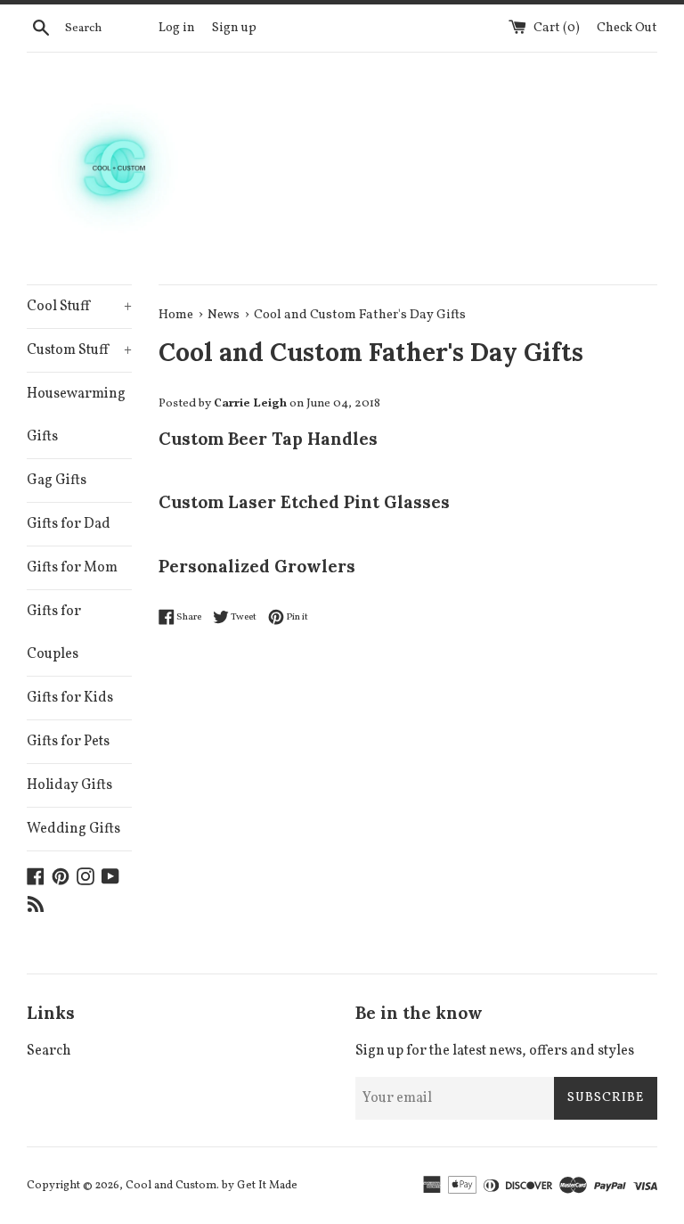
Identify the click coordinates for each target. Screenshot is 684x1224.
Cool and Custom (171, 1186)
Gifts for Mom (72, 568)
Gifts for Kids (70, 698)
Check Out (627, 28)
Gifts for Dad (68, 524)
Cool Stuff (79, 306)
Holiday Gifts (69, 785)
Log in (177, 28)
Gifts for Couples (54, 633)
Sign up (234, 28)
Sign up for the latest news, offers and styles (494, 1051)
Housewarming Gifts (76, 415)
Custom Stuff (79, 350)
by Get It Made (259, 1186)
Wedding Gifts (73, 829)
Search (49, 1051)
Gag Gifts (56, 480)
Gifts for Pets (68, 742)
